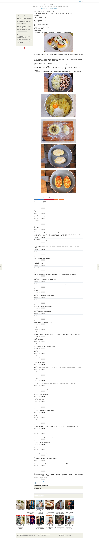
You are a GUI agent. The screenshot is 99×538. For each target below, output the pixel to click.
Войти (80, 1)
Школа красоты (49, 5)
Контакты (39, 534)
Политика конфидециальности (42, 535)
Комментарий (37, 488)
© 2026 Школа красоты (20, 534)
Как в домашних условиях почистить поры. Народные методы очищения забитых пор (24, 18)
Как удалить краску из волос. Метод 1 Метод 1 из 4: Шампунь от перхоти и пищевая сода (24, 41)
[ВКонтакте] (39, 199)
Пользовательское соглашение (45, 534)
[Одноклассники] (59, 199)
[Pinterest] (49, 199)
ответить (43, 213)
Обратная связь (61, 534)
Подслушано (53, 8)
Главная (43, 8)
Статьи (47, 8)
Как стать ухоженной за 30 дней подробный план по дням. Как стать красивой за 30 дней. (24, 26)
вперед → (44, 481)
